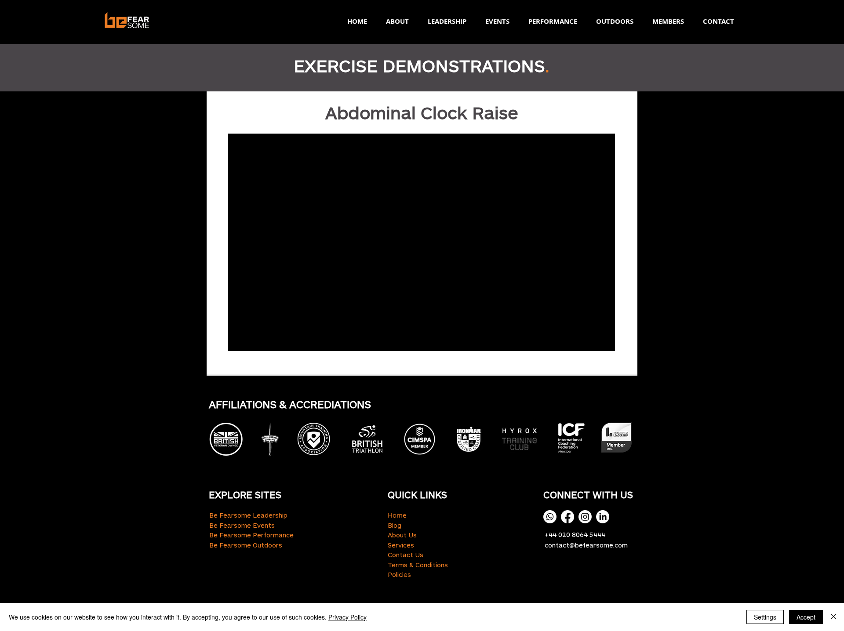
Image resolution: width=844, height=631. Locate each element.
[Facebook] (567, 516)
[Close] (833, 617)
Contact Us (405, 554)
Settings (765, 617)
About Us (402, 535)
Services (401, 545)
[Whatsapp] (550, 516)
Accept (806, 617)
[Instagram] (585, 516)
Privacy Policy (347, 617)
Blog (394, 525)
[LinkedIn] (602, 516)
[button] (394, 21)
